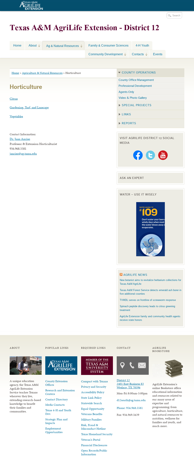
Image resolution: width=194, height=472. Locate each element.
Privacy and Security (93, 386)
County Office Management (136, 79)
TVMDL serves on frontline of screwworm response (148, 300)
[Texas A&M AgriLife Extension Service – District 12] (84, 26)
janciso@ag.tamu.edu (23, 153)
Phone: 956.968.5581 (130, 408)
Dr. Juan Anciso (20, 139)
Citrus (14, 98)
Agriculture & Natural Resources (42, 73)
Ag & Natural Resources (61, 45)
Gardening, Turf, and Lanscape (29, 107)
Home (17, 45)
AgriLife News (135, 274)
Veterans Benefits (91, 414)
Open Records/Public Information (94, 452)
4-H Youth (142, 45)
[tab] (150, 72)
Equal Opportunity (92, 408)
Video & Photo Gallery (133, 97)
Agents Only (126, 91)
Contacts (136, 54)
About (31, 45)
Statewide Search (91, 403)
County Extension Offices (56, 383)
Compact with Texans (94, 381)
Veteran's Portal (90, 439)
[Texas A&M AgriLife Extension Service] (30, 6)
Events (157, 54)
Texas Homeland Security (96, 434)
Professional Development (135, 85)
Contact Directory (56, 399)
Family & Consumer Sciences (108, 45)
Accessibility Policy (92, 392)
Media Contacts (55, 404)
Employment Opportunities (54, 430)
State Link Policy (91, 397)
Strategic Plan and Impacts (56, 421)
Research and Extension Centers (60, 392)
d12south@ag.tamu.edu (131, 400)
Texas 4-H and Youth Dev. (58, 412)
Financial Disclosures (94, 445)
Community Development (104, 54)
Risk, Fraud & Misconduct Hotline (93, 427)
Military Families (91, 419)
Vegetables (16, 116)
